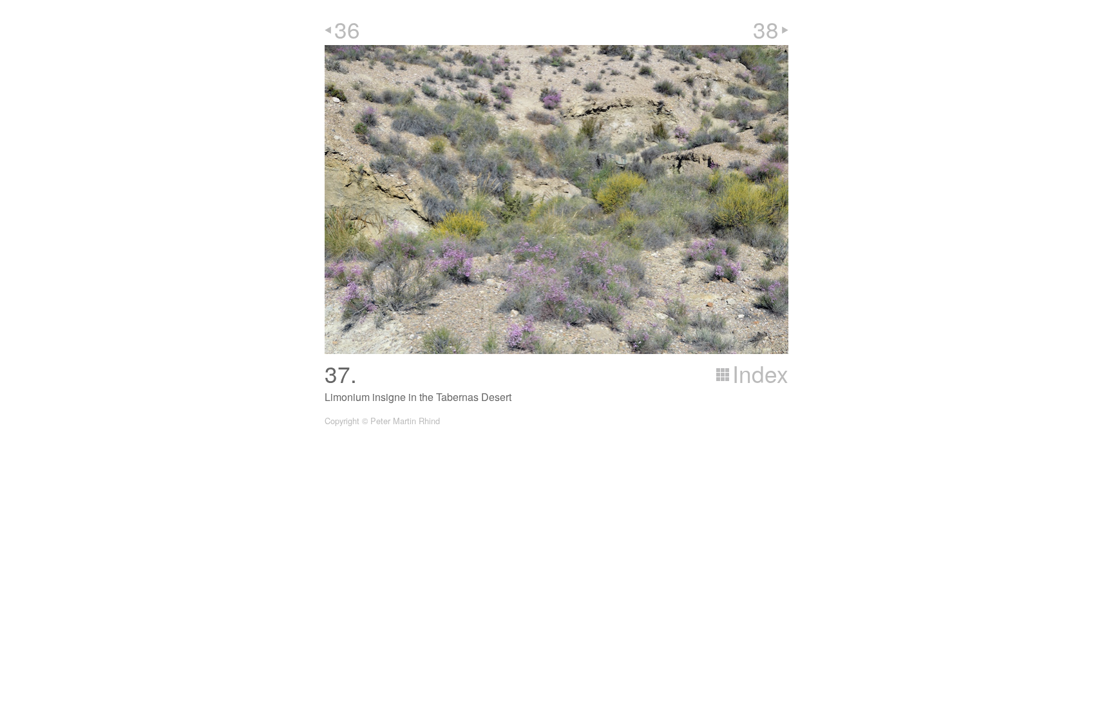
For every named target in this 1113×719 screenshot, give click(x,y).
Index (760, 373)
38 (766, 29)
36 (347, 29)
